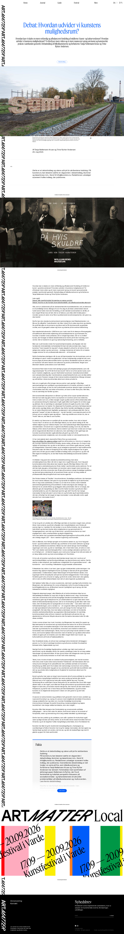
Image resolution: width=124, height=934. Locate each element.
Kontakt (13, 904)
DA (114, 3)
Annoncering (16, 901)
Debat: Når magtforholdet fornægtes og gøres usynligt (52, 300)
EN (117, 3)
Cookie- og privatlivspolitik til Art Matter (104, 930)
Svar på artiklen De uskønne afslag (44, 441)
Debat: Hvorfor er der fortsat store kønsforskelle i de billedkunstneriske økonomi (61, 302)
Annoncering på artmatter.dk (62, 879)
